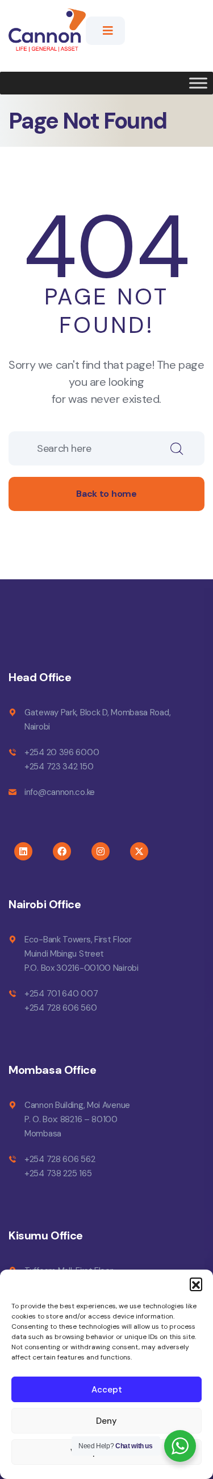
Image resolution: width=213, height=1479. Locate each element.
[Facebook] (62, 851)
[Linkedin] (23, 851)
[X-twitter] (139, 851)
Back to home (106, 494)
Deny (106, 1421)
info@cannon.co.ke (59, 792)
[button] (196, 1284)
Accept (106, 1389)
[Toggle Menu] (198, 83)
